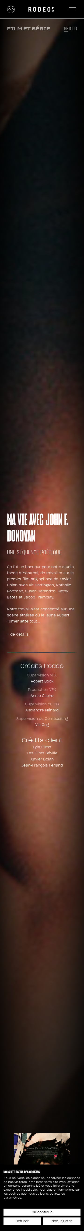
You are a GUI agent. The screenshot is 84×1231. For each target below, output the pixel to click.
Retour (70, 28)
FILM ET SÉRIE (28, 29)
